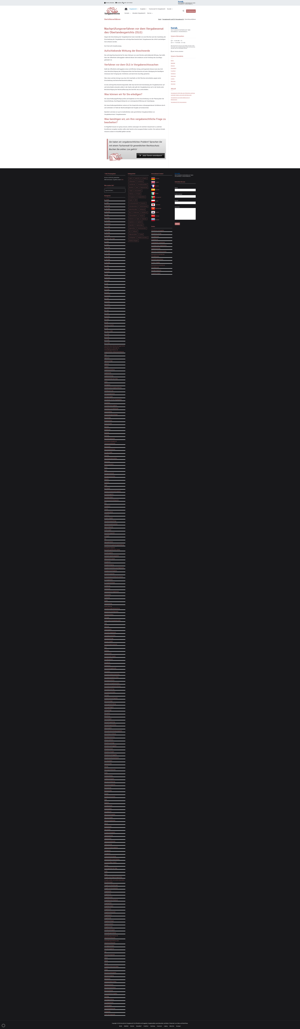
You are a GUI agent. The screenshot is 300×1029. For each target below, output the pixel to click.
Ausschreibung (108, 411)
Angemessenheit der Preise (111, 378)
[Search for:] (114, 190)
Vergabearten (107, 894)
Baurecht (106, 426)
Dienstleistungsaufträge (110, 521)
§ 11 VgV (106, 214)
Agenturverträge (108, 360)
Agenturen (107, 357)
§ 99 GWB (106, 340)
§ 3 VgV (106, 283)
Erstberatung (191, 11)
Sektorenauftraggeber (109, 814)
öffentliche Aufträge (109, 742)
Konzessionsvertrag (109, 689)
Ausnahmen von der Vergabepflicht (113, 399)
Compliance (107, 506)
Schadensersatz (108, 805)
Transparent (107, 853)
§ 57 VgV (106, 310)
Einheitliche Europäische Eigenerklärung (114, 544)
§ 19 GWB (106, 268)
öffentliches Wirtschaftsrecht (111, 757)
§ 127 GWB (107, 226)
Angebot (106, 366)
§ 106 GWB (107, 208)
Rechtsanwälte (108, 790)
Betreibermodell (108, 452)
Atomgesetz (107, 384)
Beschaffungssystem (109, 438)
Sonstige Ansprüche (156, 270)
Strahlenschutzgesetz (109, 832)
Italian (156, 193)
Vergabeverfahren (108, 923)
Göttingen (106, 617)
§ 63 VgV (106, 313)
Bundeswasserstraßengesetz (111, 500)
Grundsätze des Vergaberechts (159, 245)
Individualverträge (108, 638)
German (157, 178)
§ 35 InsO (106, 292)
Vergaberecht (133, 9)
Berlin (172, 60)
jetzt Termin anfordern (177, 51)
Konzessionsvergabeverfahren (111, 683)
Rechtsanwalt (107, 787)
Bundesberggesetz (109, 494)
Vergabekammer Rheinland (111, 900)
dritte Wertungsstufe (109, 533)
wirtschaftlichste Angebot (110, 993)
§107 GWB (107, 343)
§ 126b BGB (107, 223)
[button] (137, 9)
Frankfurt (173, 71)
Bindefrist (106, 482)
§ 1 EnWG (106, 199)
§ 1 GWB (106, 202)
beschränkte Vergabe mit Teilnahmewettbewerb (110, 442)
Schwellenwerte (144, 212)
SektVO (106, 823)
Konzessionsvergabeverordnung (112, 686)
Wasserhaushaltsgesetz (110, 972)
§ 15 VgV (106, 244)
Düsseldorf (173, 68)
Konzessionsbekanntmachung (111, 674)
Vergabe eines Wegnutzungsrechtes (113, 877)
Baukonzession (108, 423)
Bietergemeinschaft (109, 473)
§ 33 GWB (106, 289)
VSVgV (106, 969)
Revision (106, 793)
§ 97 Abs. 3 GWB (108, 331)
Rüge (105, 799)
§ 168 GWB (107, 259)
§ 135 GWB (107, 235)
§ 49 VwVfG (107, 307)
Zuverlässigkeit (108, 1005)
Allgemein (106, 363)
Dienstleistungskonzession (111, 524)
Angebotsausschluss (109, 369)
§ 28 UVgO (107, 280)
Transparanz (107, 850)
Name (176, 187)
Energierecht (107, 561)
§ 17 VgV (106, 265)
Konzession (107, 671)
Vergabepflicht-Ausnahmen (158, 242)
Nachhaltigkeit (107, 718)
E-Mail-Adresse (178, 194)
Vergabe (137, 218)
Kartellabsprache (108, 659)
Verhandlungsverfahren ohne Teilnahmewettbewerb (111, 941)
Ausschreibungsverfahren (142, 184)
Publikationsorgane (109, 778)
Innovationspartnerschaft (110, 644)
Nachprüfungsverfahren (110, 724)
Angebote (142, 9)
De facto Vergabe (155, 262)
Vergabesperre (108, 915)
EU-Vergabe (138, 193)
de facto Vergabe (108, 518)
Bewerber (106, 455)
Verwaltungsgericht (109, 948)
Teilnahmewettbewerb (109, 841)
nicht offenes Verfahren (110, 733)
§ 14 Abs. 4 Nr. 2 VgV (109, 238)
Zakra (178, 1023)
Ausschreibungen (132, 184)
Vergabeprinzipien (108, 906)
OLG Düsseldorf (108, 760)
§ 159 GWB (107, 247)
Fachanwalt (107, 588)
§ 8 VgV (106, 322)
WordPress (185, 1023)
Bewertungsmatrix (109, 464)
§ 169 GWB (107, 262)
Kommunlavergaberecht (110, 668)
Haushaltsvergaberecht (110, 632)
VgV (105, 951)
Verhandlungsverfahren (110, 932)
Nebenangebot (108, 727)
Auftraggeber (144, 178)
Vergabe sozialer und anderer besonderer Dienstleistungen (114, 881)
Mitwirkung (107, 716)
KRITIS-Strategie (108, 701)
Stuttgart (173, 84)
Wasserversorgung (109, 975)
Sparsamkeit (107, 829)
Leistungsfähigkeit (109, 707)
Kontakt (127, 13)
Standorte (119, 2)
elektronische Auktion (109, 558)
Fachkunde (107, 597)
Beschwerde (107, 446)
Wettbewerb (107, 978)
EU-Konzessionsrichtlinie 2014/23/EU (113, 576)
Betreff (176, 200)
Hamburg (173, 73)
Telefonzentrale (108, 844)
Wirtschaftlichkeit (108, 990)
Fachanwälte (107, 594)
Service (149, 13)
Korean (157, 212)
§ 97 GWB (106, 334)
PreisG (106, 772)
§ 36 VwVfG (107, 295)
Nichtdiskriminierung (109, 736)
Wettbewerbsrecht (108, 984)
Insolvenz (106, 650)
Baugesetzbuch (108, 420)
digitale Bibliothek (108, 527)
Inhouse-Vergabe (108, 641)
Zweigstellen (107, 1011)
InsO (105, 647)
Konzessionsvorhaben (109, 692)
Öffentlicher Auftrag (156, 233)
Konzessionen (143, 203)
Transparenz (141, 215)
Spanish (157, 189)
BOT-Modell (107, 488)
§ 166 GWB (107, 256)
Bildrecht (106, 479)
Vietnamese (158, 208)
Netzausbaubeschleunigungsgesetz (113, 730)
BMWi (105, 485)
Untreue (106, 865)
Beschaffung (131, 187)
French (157, 186)
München (173, 81)
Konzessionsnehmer (109, 680)
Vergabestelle (107, 917)
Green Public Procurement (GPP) (112, 620)
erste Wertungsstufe (109, 573)
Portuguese (158, 197)
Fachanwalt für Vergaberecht (157, 9)
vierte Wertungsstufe (109, 954)
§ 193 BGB (107, 271)
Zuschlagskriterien (108, 1002)
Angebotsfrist (107, 372)
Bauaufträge (107, 417)
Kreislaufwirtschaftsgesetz (111, 698)
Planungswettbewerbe (109, 769)
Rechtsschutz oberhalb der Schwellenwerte (158, 255)
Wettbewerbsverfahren (110, 987)
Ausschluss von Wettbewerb (111, 408)
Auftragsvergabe (108, 396)
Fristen (106, 600)
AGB (122, 179)
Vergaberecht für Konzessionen (178, 102)
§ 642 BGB (107, 316)
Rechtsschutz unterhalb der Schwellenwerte (158, 266)
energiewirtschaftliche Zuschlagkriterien (114, 567)
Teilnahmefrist (107, 838)
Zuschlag (106, 996)
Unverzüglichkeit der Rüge (110, 868)
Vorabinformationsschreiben (111, 966)
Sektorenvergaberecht (109, 820)
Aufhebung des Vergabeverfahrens (113, 387)
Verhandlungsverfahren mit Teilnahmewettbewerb (111, 936)
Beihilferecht (107, 429)
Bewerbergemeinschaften (110, 458)
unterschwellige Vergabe (110, 862)
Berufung (106, 435)
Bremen (173, 65)
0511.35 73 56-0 (128, 2)
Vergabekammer (108, 897)
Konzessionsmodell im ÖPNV (111, 677)
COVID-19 (106, 515)
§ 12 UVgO (107, 217)
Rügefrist (106, 802)
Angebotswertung (108, 375)
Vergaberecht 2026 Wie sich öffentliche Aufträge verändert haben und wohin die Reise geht (183, 94)
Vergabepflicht (108, 903)
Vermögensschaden (109, 945)
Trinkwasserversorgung (110, 856)
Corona (106, 509)
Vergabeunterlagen (109, 920)
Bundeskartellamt (108, 497)
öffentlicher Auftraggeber (110, 754)
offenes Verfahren (108, 739)
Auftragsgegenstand (109, 393)
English (157, 182)
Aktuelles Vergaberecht (138, 13)
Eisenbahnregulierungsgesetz (111, 555)
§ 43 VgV (106, 298)
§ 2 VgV (106, 274)
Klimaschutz (107, 665)
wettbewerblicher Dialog (110, 981)
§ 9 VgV (106, 328)
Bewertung (107, 461)
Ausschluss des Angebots (110, 405)
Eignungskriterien (108, 541)
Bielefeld (173, 63)
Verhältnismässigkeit (109, 929)
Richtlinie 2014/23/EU (109, 796)
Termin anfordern (109, 2)
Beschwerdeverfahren (109, 449)
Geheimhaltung (108, 603)
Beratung (106, 432)
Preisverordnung (108, 775)
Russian (157, 219)
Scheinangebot (108, 808)
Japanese (157, 204)
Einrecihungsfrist (108, 552)
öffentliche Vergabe (109, 751)
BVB (105, 503)
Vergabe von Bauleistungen (111, 885)
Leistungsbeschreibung (110, 704)
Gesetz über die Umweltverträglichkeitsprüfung (112, 607)
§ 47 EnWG (107, 304)
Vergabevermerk (108, 926)
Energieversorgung (109, 564)
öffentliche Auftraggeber (110, 745)
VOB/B (106, 960)
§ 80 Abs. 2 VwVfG (109, 325)
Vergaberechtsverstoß (109, 912)
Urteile (105, 871)
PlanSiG (106, 766)
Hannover (173, 76)
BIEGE (105, 467)
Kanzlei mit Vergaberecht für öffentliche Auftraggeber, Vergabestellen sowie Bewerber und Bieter (145, 1023)
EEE (105, 538)
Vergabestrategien (155, 273)
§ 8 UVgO (106, 319)
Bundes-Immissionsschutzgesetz (112, 491)
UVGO (105, 874)
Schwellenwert (107, 811)
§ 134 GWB (107, 232)
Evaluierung (107, 585)
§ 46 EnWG (107, 301)
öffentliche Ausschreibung (142, 237)
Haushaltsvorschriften (109, 635)
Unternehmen (131, 218)
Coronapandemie (108, 512)
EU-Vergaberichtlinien (109, 582)
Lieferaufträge (107, 710)
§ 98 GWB (106, 337)
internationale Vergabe (110, 656)
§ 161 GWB (107, 253)
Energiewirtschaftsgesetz (110, 570)
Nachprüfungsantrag (109, 722)
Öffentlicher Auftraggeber (157, 230)
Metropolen (107, 713)
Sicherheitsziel (107, 826)
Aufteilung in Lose (108, 390)
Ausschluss (107, 402)
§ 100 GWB (107, 205)
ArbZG (106, 381)
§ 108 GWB (107, 211)
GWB (105, 623)
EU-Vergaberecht (108, 579)
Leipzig (172, 78)
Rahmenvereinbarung (109, 781)
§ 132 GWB (107, 229)
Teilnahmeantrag (108, 835)
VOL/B (106, 963)
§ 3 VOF (106, 286)
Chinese (157, 216)
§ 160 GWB (107, 250)
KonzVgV (106, 695)
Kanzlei (169, 9)
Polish (156, 201)
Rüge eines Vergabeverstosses (158, 251)
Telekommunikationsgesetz (111, 847)
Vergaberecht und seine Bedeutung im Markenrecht (180, 98)
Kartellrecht (107, 662)
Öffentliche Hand (108, 748)
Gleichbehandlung (108, 614)
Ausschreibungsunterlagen (111, 414)
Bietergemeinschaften (109, 476)
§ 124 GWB (107, 220)
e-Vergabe (106, 536)
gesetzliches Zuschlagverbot (111, 611)
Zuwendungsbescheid (109, 1008)
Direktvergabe (107, 529)
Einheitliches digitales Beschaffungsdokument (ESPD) (112, 548)
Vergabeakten (107, 891)
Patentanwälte (108, 763)
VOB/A (106, 957)
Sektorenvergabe (108, 817)
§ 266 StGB (107, 277)
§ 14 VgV (106, 241)
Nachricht (177, 207)
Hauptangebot (108, 629)
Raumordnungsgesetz (109, 784)
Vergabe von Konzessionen (111, 888)
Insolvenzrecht (108, 653)
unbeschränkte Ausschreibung (111, 859)
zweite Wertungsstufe (109, 1014)
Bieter (105, 470)
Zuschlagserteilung (109, 999)
